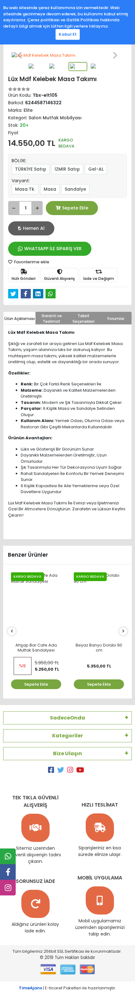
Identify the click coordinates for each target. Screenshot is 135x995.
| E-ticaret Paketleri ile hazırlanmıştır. (67, 988)
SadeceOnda (67, 717)
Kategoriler (67, 735)
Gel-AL (96, 169)
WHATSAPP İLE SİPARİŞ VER (53, 248)
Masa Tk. (25, 189)
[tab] (19, 318)
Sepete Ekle (75, 208)
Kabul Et (68, 34)
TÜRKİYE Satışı (30, 169)
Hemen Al (34, 228)
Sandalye (75, 189)
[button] (19, 55)
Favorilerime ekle (31, 262)
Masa (50, 189)
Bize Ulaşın (67, 753)
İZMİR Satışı (67, 169)
